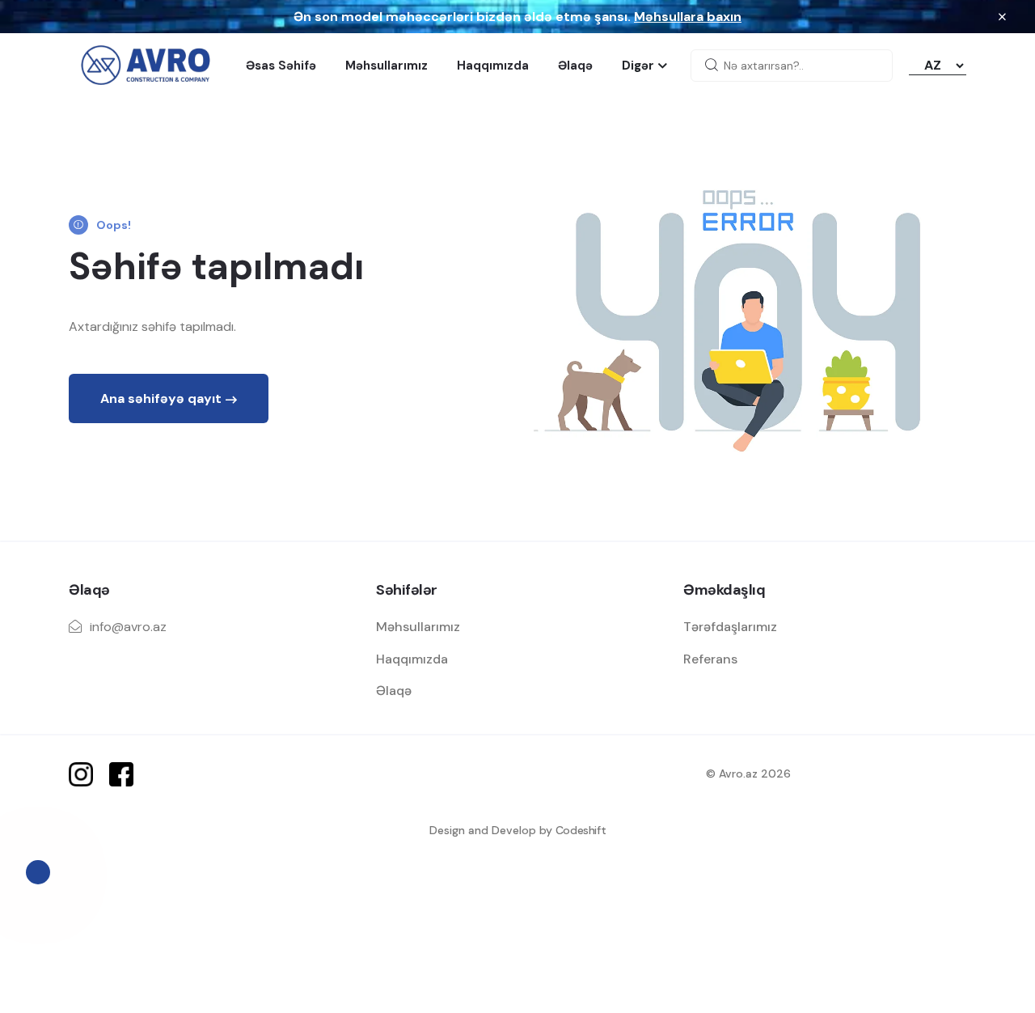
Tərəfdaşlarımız (730, 626)
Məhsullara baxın (687, 16)
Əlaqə (575, 65)
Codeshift (581, 830)
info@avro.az (128, 626)
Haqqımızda (493, 65)
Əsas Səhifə (281, 65)
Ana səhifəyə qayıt (161, 398)
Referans (710, 659)
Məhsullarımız (386, 65)
